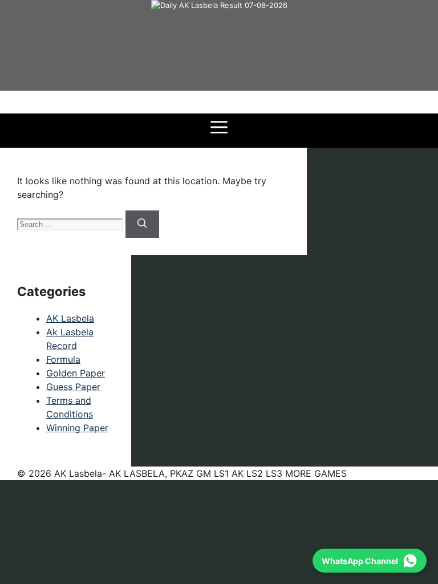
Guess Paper (73, 386)
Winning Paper (77, 427)
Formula (63, 359)
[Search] (142, 224)
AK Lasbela (70, 318)
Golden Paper (75, 373)
